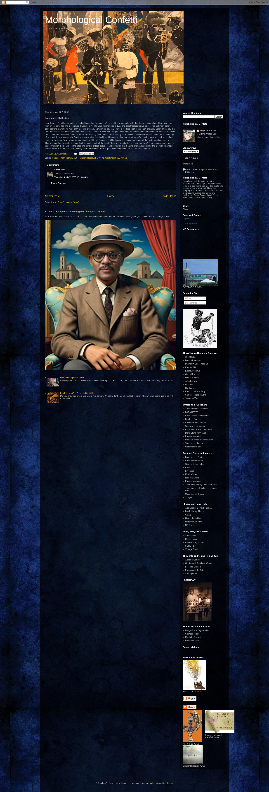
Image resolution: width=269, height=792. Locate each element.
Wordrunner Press (193, 447)
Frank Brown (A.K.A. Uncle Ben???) (76, 393)
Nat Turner (190, 388)
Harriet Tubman (192, 378)
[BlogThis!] (83, 153)
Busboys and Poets (194, 457)
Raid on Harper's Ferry (195, 391)
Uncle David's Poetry (194, 494)
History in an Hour (193, 518)
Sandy (57, 170)
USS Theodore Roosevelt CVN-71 (88, 158)
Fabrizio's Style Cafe (194, 542)
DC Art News (191, 539)
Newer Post (52, 196)
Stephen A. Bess (208, 131)
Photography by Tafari (195, 570)
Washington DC (112, 158)
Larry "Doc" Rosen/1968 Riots (198, 429)
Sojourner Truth (192, 398)
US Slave (189, 525)
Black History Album (194, 511)
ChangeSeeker (191, 634)
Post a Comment (58, 183)
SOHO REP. (190, 546)
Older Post (169, 196)
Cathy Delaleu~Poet (194, 460)
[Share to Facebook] (89, 153)
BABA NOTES (191, 412)
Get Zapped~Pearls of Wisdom (199, 563)
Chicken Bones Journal (195, 422)
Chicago (55, 158)
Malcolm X (190, 384)
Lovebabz (189, 471)
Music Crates (191, 474)
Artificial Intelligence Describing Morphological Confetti (75, 211)
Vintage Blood (191, 549)
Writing (123, 158)
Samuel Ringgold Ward (195, 395)
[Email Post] (75, 153)
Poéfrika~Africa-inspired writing (199, 440)
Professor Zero (192, 641)
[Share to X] (86, 153)
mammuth (148, 783)
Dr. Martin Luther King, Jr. (196, 364)
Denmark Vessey (193, 360)
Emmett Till (190, 367)
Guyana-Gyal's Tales (194, 464)
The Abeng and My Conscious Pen (201, 484)
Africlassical (190, 535)
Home (111, 196)
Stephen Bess (188, 219)
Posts (189, 298)
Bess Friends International (197, 416)
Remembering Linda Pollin (72, 378)
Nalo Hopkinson (192, 478)
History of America (193, 522)
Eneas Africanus (192, 371)
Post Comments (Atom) (68, 202)
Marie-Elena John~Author (196, 433)
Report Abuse (190, 158)
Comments (191, 303)
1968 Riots (190, 357)
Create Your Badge (190, 223)
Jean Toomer (66, 158)
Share (185, 209)
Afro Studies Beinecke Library (198, 508)
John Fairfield (191, 381)
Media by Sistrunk (193, 637)
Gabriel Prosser (192, 374)
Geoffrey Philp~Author (195, 426)
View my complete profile (208, 137)
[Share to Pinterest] (92, 153)
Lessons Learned (193, 567)
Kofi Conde (190, 467)
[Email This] (81, 153)
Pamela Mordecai (193, 436)
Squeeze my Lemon (194, 443)
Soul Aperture (191, 573)
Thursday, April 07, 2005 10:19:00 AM (71, 177)
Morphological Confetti (91, 19)
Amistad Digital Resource (196, 409)
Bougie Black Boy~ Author (197, 630)
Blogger (169, 783)
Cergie (188, 515)
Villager (188, 497)
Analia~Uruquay (192, 560)
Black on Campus (193, 419)
